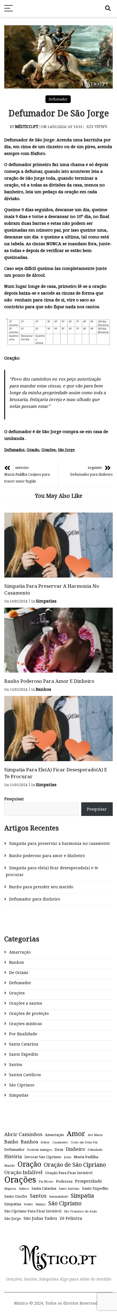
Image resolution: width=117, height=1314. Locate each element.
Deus (59, 1149)
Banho (11, 1142)
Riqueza (10, 1189)
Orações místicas (25, 1023)
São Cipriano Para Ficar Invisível (32, 1211)
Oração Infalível (23, 1172)
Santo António (69, 1189)
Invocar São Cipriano (42, 1156)
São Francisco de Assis (80, 1211)
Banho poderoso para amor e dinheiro (49, 681)
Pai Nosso (46, 1181)
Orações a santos (25, 1003)
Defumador (58, 99)
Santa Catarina (23, 1044)
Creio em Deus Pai (84, 1142)
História (13, 1156)
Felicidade (95, 1150)
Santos (15, 1064)
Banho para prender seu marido (41, 886)
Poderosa (64, 1181)
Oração (33, 449)
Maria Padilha (86, 1156)
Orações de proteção (29, 1013)
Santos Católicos (25, 1074)
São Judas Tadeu (40, 1218)
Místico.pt (26, 126)
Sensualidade (58, 1196)
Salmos (24, 1189)
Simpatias (46, 601)
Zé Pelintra (71, 1218)
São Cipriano (21, 1085)
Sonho (28, 1204)
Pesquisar (14, 798)
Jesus (67, 1157)
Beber (45, 1142)
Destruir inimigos (39, 1150)
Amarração (20, 952)
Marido (9, 1166)
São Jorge (66, 449)
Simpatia (82, 1195)
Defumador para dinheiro (34, 899)
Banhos (43, 689)
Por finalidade (23, 1033)
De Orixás (18, 972)
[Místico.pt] (58, 1250)
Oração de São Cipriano (75, 1164)
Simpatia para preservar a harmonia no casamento (59, 843)
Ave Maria (95, 1135)
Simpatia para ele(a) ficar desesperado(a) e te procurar (52, 871)
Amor (76, 1133)
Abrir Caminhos (23, 1134)
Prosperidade (88, 1181)
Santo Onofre (15, 1196)
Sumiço (40, 1204)
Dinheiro (75, 1149)
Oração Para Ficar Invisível (68, 1172)
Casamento (60, 1142)
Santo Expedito (23, 1054)
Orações (48, 449)
